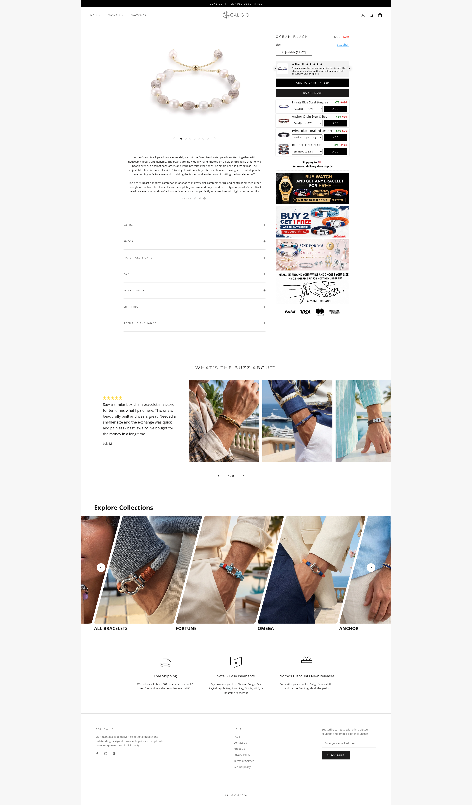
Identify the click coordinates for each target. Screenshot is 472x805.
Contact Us (240, 742)
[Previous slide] (101, 567)
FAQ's (237, 736)
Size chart (343, 44)
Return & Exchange (140, 323)
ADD (335, 109)
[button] (275, 69)
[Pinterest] (204, 198)
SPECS (128, 241)
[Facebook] (195, 198)
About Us (239, 748)
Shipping (131, 306)
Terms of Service (244, 761)
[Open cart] (380, 15)
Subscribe (335, 755)
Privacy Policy (242, 755)
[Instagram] (105, 753)
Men (93, 15)
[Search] (372, 15)
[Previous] (174, 138)
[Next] (215, 138)
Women (114, 15)
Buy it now (312, 92)
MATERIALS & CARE (138, 257)
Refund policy (242, 767)
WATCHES (138, 15)
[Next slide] (371, 567)
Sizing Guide (134, 290)
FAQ (127, 274)
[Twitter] (200, 198)
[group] (133, 573)
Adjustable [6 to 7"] (294, 52)
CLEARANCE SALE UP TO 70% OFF (237, 4)
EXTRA (128, 224)
